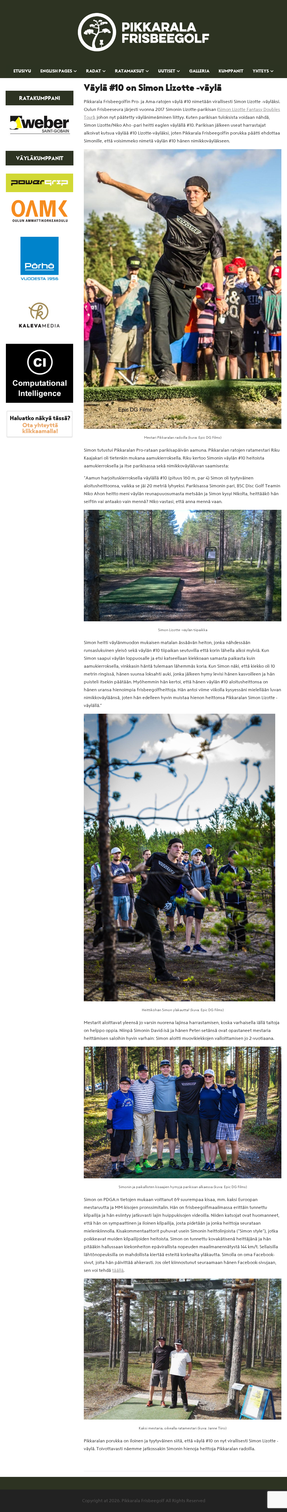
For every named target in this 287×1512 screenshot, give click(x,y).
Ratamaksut (129, 71)
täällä (118, 1270)
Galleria (199, 71)
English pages (56, 71)
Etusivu (22, 71)
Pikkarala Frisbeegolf (143, 32)
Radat (93, 71)
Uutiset (166, 71)
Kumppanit (231, 71)
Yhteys (261, 71)
